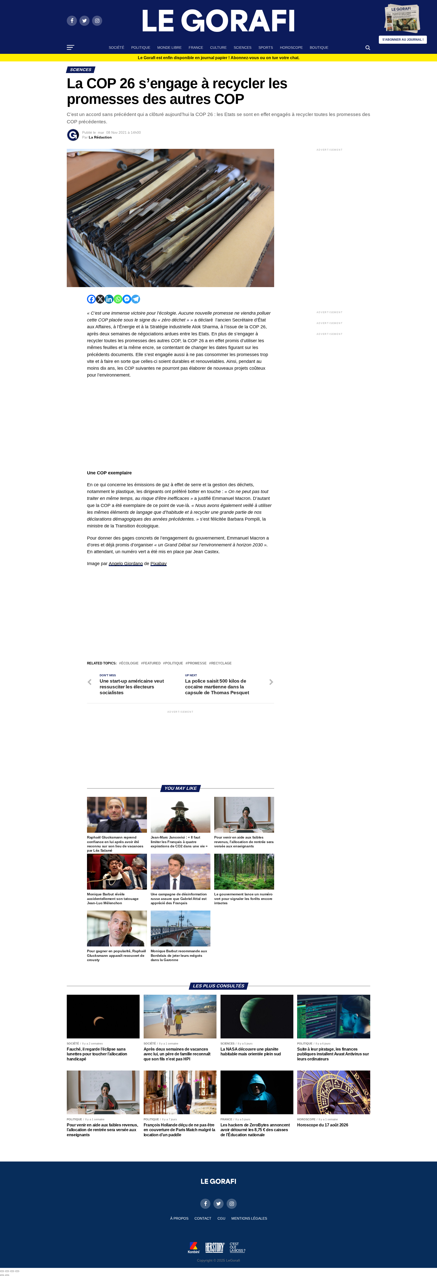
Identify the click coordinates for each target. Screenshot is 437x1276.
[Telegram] (135, 299)
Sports (265, 47)
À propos (179, 1218)
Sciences (242, 47)
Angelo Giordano (126, 563)
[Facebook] (91, 299)
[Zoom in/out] (17, 1271)
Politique (140, 47)
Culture (218, 47)
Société (116, 47)
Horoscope (291, 47)
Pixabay (158, 563)
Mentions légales (249, 1218)
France (196, 47)
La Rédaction (100, 137)
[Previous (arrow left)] (2, 1275)
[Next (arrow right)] (7, 1275)
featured (152, 663)
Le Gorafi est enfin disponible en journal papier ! (218, 58)
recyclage (221, 663)
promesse (197, 663)
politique (174, 663)
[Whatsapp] (118, 299)
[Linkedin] (109, 299)
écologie (130, 663)
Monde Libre (169, 47)
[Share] (7, 1271)
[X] (100, 299)
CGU (221, 1218)
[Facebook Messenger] (126, 299)
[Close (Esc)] (2, 1271)
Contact (202, 1218)
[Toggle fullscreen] (12, 1271)
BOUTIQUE (319, 47)
